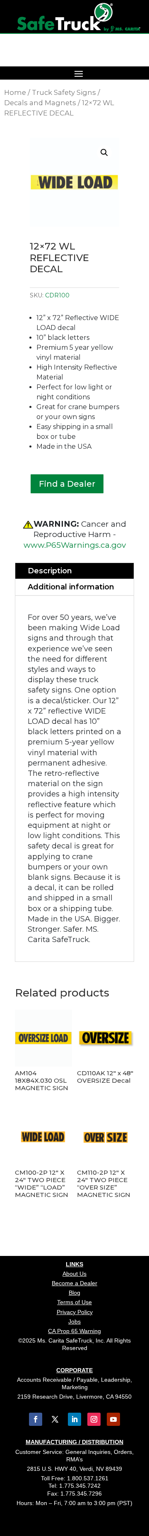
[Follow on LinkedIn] (74, 1419)
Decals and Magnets (40, 103)
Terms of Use (74, 1302)
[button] (104, 152)
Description (50, 570)
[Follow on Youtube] (113, 1419)
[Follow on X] (55, 1419)
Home (15, 92)
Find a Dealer (67, 484)
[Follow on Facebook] (35, 1419)
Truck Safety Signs (64, 92)
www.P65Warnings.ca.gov (75, 545)
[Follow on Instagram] (94, 1419)
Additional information (71, 586)
